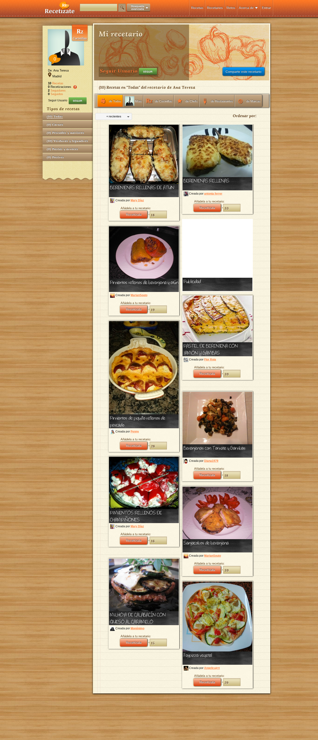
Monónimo (137, 628)
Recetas (197, 8)
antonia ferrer (213, 193)
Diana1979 (211, 460)
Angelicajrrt (212, 668)
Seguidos (57, 94)
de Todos (115, 101)
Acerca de (246, 8)
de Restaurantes (222, 101)
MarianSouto (139, 295)
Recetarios (215, 8)
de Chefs (192, 101)
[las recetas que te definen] (60, 12)
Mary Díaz (137, 200)
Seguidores (58, 90)
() (55, 116)
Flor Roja (210, 359)
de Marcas (253, 101)
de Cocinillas (163, 101)
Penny (135, 431)
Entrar (266, 8)
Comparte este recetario (243, 71)
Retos (231, 8)
